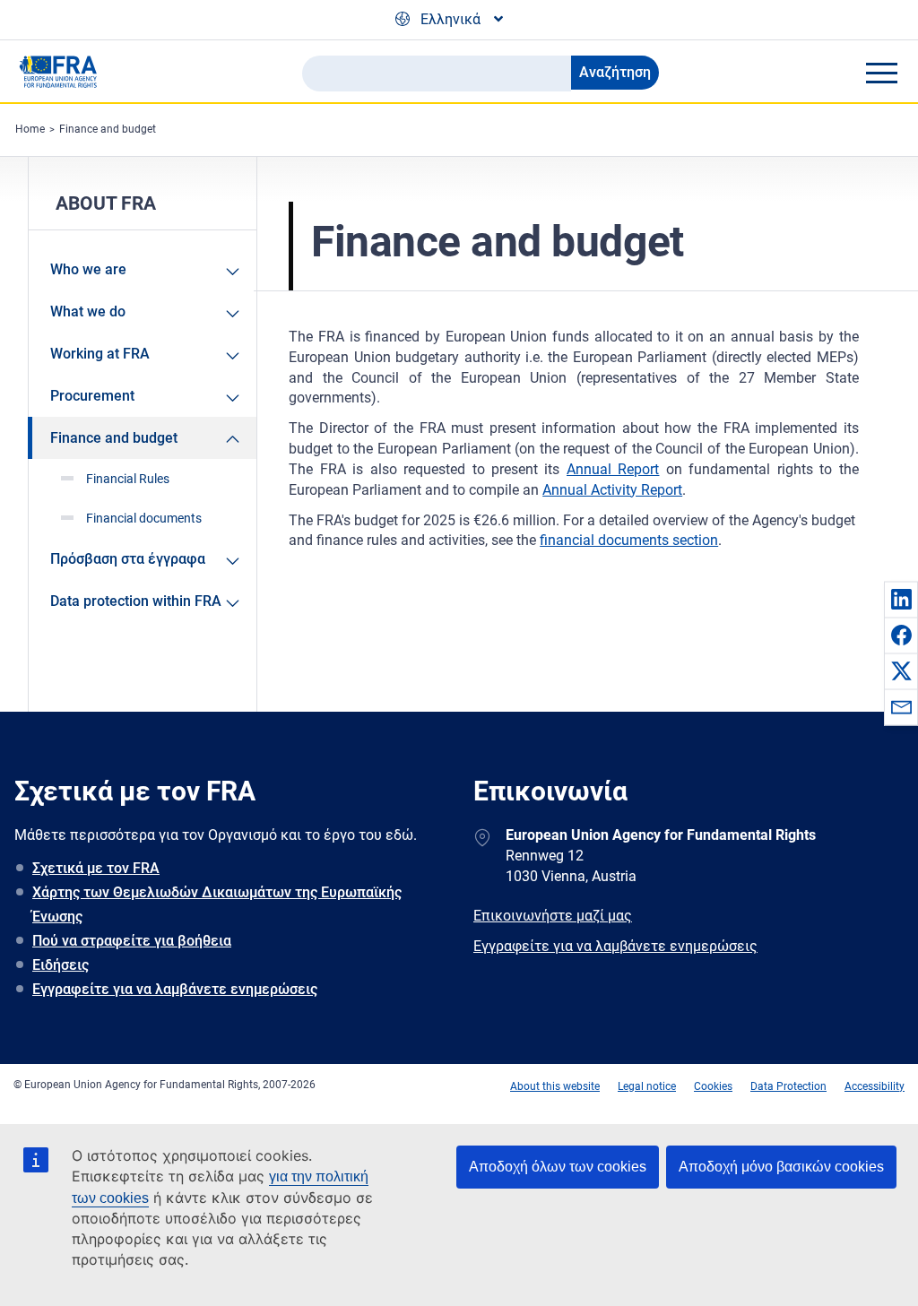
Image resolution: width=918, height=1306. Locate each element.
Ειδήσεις (60, 964)
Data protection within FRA (135, 601)
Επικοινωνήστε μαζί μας (552, 915)
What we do (88, 311)
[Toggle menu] (881, 72)
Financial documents (144, 518)
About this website (555, 1086)
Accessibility (874, 1086)
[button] (901, 599)
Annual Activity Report (612, 489)
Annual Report (613, 469)
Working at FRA (100, 353)
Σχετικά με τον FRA (96, 868)
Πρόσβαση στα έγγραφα (127, 558)
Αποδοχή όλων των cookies (557, 1166)
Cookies (713, 1086)
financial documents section (629, 540)
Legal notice (647, 1086)
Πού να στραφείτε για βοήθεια (131, 940)
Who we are (88, 269)
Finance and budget (107, 129)
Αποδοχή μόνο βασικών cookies (781, 1166)
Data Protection (788, 1086)
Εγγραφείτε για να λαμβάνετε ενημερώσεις (174, 989)
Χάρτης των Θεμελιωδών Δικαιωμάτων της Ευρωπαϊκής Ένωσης (217, 904)
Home (30, 129)
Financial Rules (127, 478)
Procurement (92, 395)
